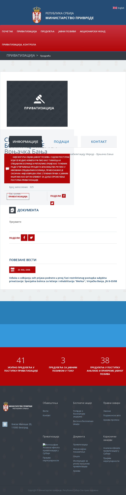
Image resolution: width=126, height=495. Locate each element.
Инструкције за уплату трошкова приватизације (81, 463)
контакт (99, 141)
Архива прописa (111, 419)
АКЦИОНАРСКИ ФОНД (92, 31)
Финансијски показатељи (79, 450)
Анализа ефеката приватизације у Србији (51, 450)
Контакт (46, 415)
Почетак (7, 31)
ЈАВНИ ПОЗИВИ (67, 31)
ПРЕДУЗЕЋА (47, 31)
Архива (76, 470)
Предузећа (45, 55)
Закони (107, 411)
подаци (61, 141)
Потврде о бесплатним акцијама (79, 414)
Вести (45, 411)
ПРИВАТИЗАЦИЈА (27, 31)
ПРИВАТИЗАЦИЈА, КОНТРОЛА (19, 44)
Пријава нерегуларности (51, 459)
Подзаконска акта (112, 415)
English (115, 8)
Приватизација (80, 444)
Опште (76, 456)
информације (25, 141)
